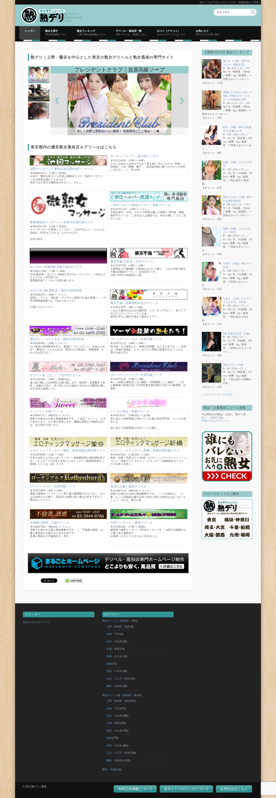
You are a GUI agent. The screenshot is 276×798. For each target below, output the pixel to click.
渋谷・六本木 (114, 671)
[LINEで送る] (73, 580)
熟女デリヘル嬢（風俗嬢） (117, 695)
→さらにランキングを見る (217, 394)
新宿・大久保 (114, 656)
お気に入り (208, 32)
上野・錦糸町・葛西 (118, 626)
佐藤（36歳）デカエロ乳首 (237, 164)
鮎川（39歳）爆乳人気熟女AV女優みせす (237, 129)
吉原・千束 (113, 633)
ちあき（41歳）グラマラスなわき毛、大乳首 (237, 300)
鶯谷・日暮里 (114, 685)
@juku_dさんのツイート (215, 420)
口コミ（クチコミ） (171, 32)
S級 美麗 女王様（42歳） (237, 333)
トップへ (30, 30)
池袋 (109, 663)
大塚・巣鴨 (113, 648)
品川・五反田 (114, 641)
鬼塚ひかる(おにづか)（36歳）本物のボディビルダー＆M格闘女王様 (237, 96)
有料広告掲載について (135, 789)
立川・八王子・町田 (118, 678)
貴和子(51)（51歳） (234, 364)
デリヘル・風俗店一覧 (131, 32)
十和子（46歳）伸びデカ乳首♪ (237, 265)
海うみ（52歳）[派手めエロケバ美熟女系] (236, 62)
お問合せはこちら (234, 789)
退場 (255, 2)
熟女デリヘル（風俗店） (116, 620)
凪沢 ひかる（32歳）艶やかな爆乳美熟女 (237, 199)
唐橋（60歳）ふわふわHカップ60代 (237, 230)
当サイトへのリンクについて (186, 789)
